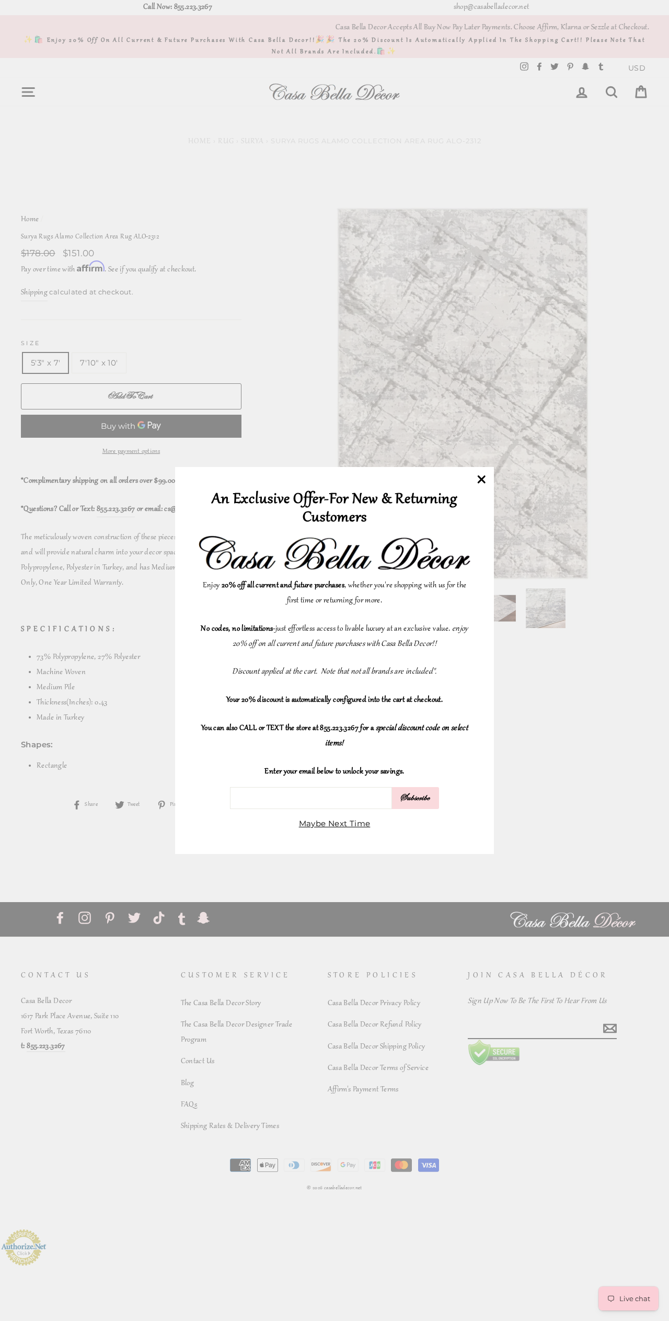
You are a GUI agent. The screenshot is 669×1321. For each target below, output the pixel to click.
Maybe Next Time (335, 823)
